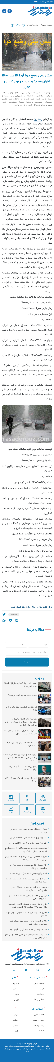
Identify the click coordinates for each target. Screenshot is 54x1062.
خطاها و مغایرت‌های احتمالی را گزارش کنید (28, 929)
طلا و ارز (15, 983)
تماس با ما (39, 999)
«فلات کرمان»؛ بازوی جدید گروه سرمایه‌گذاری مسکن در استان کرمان (28, 922)
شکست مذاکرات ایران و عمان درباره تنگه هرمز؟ (22, 744)
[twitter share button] (4, 614)
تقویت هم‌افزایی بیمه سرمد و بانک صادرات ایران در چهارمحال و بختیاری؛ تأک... (26, 858)
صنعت (41, 1030)
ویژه (16, 1030)
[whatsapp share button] (4, 620)
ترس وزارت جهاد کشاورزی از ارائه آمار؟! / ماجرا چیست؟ (20, 685)
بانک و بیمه (39, 1025)
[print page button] (12, 25)
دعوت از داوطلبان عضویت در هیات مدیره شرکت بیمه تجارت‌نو (26, 880)
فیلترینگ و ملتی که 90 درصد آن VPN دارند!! (21, 780)
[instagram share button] (17, 620)
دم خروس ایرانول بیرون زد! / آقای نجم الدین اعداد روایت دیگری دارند (20, 732)
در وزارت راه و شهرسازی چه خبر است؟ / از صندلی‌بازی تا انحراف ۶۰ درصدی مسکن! (20, 757)
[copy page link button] (18, 25)
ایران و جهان (38, 1020)
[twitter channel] (49, 969)
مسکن (16, 989)
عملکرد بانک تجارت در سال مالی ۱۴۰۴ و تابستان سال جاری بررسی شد (26, 936)
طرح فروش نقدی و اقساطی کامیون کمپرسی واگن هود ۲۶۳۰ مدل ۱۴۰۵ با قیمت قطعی (27, 906)
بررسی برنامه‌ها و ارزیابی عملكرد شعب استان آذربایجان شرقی (28, 897)
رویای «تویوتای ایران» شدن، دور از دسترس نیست (28, 831)
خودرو (16, 994)
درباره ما (40, 989)
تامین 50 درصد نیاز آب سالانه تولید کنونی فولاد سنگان (26, 914)
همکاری (40, 994)
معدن (15, 1025)
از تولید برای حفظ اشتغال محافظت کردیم (28, 837)
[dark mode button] (9, 11)
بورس (16, 999)
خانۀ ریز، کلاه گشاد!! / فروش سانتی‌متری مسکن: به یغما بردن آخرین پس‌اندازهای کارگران (20, 722)
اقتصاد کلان (39, 1014)
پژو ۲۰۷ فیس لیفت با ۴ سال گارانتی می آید (28, 843)
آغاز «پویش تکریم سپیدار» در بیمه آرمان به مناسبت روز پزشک (28, 867)
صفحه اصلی (47, 25)
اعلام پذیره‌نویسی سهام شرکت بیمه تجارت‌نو (28, 873)
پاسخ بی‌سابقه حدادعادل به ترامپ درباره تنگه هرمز (22, 768)
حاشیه (15, 1020)
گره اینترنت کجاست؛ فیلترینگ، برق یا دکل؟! (21, 709)
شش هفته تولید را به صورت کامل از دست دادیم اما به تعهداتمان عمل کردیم (26, 850)
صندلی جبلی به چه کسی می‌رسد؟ (22, 695)
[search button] (4, 11)
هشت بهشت (21, 1043)
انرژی (16, 1014)
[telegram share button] (10, 620)
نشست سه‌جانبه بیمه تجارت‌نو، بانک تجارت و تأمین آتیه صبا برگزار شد (27, 889)
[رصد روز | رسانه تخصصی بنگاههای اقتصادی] (40, 11)
